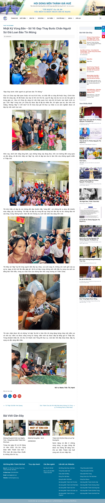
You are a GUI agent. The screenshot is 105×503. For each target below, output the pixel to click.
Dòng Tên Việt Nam (64, 476)
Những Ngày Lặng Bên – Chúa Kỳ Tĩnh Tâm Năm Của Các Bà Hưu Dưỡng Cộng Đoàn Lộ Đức (93, 77)
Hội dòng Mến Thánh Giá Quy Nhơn (89, 485)
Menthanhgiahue (58, 501)
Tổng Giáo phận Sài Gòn (86, 471)
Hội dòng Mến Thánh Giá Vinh (67, 487)
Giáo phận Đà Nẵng (64, 473)
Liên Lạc (78, 18)
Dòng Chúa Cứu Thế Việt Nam (88, 476)
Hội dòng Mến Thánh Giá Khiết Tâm (89, 493)
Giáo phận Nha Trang (86, 473)
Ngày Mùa (89, 59)
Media (70, 18)
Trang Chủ (14, 18)
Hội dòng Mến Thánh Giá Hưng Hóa (89, 487)
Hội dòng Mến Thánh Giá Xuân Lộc (68, 490)
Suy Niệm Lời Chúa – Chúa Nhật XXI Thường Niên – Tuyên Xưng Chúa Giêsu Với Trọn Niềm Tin (90, 51)
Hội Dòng (41, 18)
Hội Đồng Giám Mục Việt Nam (67, 468)
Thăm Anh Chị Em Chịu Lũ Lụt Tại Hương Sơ (63, 439)
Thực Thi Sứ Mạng (8, 25)
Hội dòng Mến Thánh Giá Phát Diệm (68, 485)
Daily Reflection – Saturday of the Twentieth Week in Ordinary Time (94, 91)
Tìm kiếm (98, 28)
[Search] (100, 18)
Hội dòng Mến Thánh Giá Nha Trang (90, 490)
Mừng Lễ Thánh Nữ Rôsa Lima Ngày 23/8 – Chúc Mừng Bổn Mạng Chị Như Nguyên (93, 39)
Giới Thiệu (23, 18)
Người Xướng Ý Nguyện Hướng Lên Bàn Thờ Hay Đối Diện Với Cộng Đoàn (93, 68)
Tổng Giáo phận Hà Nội (86, 468)
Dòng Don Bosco (84, 479)
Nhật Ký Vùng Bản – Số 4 (36, 438)
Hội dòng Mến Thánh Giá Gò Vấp (89, 482)
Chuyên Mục (60, 18)
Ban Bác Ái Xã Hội (48, 468)
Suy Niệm (50, 18)
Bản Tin (32, 18)
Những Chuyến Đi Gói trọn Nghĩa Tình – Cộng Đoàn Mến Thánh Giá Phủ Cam (14, 440)
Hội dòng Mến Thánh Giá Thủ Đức (68, 482)
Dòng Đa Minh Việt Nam (65, 479)
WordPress (73, 501)
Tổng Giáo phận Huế (64, 471)
